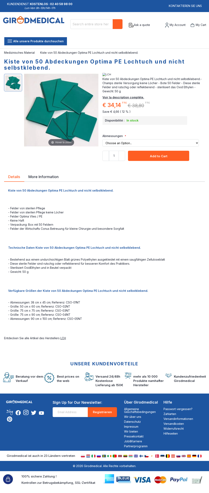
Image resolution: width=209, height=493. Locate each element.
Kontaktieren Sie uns (185, 6)
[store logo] (35, 25)
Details (14, 176)
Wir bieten (131, 431)
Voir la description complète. (123, 97)
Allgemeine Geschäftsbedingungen (140, 410)
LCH (63, 338)
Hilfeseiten (170, 433)
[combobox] (96, 24)
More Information (43, 176)
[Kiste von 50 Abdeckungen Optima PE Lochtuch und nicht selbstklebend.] (13, 82)
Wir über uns (132, 416)
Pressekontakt (133, 436)
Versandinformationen (178, 418)
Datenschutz (132, 421)
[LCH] (153, 74)
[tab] (14, 177)
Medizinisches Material (20, 52)
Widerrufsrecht (173, 428)
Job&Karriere (133, 441)
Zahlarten (169, 414)
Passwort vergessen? (177, 409)
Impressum (131, 426)
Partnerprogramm (136, 446)
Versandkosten (173, 423)
